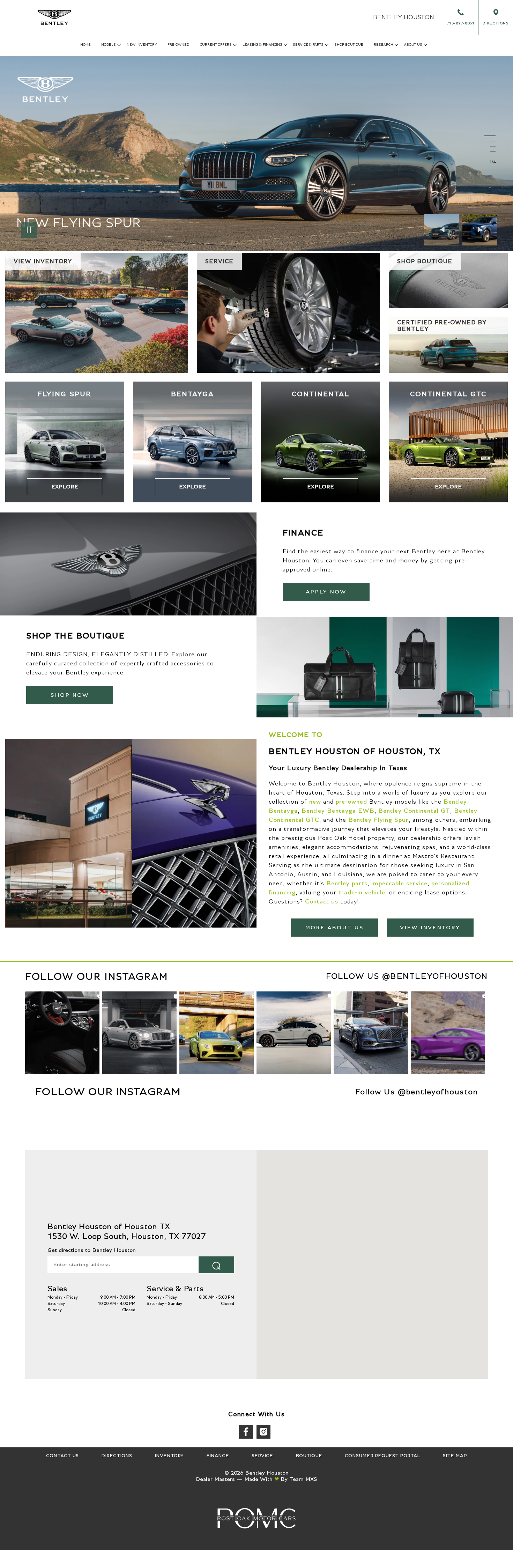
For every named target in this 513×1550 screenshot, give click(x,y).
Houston (403, 17)
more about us (334, 927)
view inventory (430, 927)
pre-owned (351, 802)
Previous (443, 230)
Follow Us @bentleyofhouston (407, 976)
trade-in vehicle (362, 893)
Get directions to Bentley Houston (91, 1250)
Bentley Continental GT (414, 811)
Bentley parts (346, 883)
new (315, 802)
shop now (70, 695)
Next (480, 230)
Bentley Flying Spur (378, 820)
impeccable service (399, 883)
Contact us (321, 902)
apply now (326, 592)
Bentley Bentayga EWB (338, 811)
